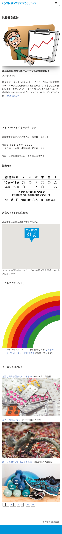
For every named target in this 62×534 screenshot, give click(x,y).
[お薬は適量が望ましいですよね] (31, 415)
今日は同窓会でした (11, 420)
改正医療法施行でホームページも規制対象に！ (26, 70)
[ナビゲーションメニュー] (56, 3)
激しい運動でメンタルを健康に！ (18, 462)
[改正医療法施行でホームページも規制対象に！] (31, 45)
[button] (31, 235)
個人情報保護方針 (50, 522)
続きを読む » (13, 95)
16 (28, 504)
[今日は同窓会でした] (31, 457)
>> (33, 504)
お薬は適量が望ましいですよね (17, 376)
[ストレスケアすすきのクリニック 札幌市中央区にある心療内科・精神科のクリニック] (19, 3)
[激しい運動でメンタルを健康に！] (31, 501)
